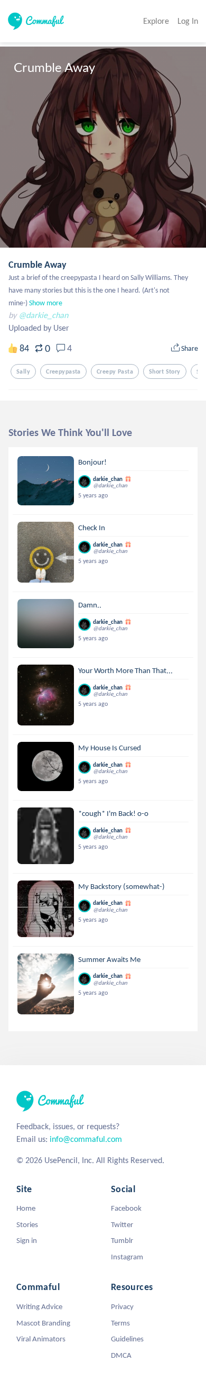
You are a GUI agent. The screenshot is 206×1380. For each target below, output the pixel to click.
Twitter (122, 1224)
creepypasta (63, 371)
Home (25, 1208)
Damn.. (89, 605)
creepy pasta (115, 371)
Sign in (26, 1240)
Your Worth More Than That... (125, 670)
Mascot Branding (43, 1323)
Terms (120, 1323)
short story (165, 371)
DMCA (121, 1355)
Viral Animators (40, 1338)
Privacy (122, 1306)
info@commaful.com (86, 1139)
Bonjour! (92, 462)
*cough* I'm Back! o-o (113, 813)
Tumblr (122, 1240)
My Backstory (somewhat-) (121, 886)
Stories (27, 1224)
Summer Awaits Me (109, 959)
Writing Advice (39, 1306)
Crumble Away (37, 264)
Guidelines (127, 1338)
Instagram (127, 1256)
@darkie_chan (43, 315)
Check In (91, 527)
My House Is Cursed (109, 747)
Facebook (126, 1208)
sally (23, 371)
